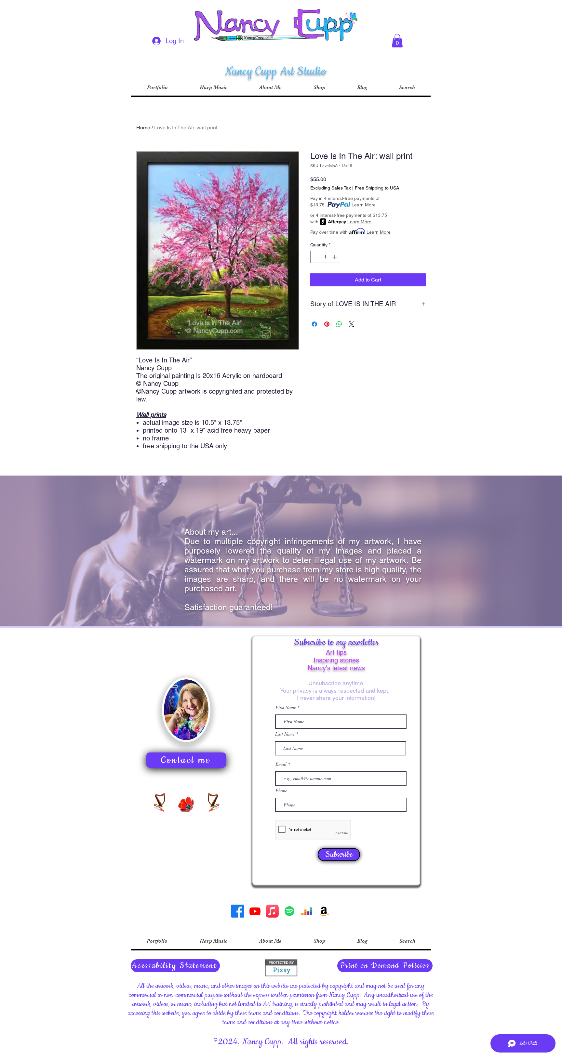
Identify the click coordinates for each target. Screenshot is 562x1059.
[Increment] (335, 257)
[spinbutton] (325, 257)
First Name (285, 707)
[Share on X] (351, 324)
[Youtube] (254, 911)
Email (281, 764)
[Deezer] (306, 911)
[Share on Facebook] (314, 324)
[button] (397, 40)
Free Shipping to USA (377, 187)
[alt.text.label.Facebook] (237, 911)
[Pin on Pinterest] (327, 324)
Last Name (285, 734)
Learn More (364, 204)
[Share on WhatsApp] (339, 324)
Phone (281, 790)
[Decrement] (315, 257)
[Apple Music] (272, 911)
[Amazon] (323, 911)
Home (143, 127)
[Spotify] (289, 911)
